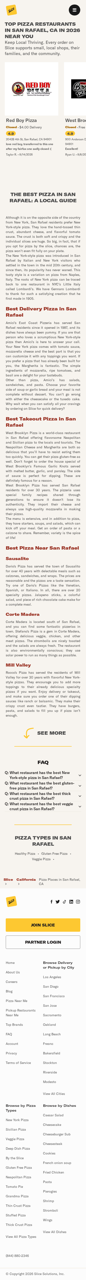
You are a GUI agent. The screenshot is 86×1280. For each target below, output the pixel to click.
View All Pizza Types (21, 1236)
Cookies (49, 1153)
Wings (47, 1220)
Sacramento (52, 1015)
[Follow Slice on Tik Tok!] (64, 902)
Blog (9, 991)
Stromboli (50, 1210)
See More (51, 733)
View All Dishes (54, 1232)
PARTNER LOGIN (43, 942)
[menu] (74, 10)
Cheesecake (52, 1125)
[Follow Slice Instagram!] (78, 902)
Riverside (50, 1072)
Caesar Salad (53, 1115)
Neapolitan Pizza (18, 1177)
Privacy (11, 1053)
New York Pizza (17, 1120)
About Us (13, 972)
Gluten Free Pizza (19, 1167)
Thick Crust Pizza (19, 1225)
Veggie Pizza (15, 1139)
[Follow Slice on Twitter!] (57, 902)
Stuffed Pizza (16, 1215)
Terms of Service (18, 1063)
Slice (8, 879)
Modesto (49, 1082)
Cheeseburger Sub (56, 1134)
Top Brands (14, 1024)
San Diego (51, 986)
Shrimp (48, 1201)
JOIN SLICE (43, 925)
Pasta (47, 1182)
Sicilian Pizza (16, 1129)
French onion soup (57, 1163)
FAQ (9, 1034)
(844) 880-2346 (17, 1256)
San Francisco (54, 996)
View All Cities (54, 1094)
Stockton (50, 1063)
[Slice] (11, 10)
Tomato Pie (14, 1186)
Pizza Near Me (16, 1001)
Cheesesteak (52, 1144)
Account (12, 1044)
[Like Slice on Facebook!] (51, 902)
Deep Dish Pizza (18, 1148)
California (26, 879)
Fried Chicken (53, 1172)
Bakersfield (51, 1053)
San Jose (50, 1005)
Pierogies (50, 1191)
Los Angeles (52, 977)
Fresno (48, 1044)
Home (10, 963)
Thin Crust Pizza (18, 1206)
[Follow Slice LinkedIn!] (71, 902)
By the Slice (15, 1158)
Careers (11, 982)
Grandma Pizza (17, 1196)
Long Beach (52, 1034)
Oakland (49, 1024)
